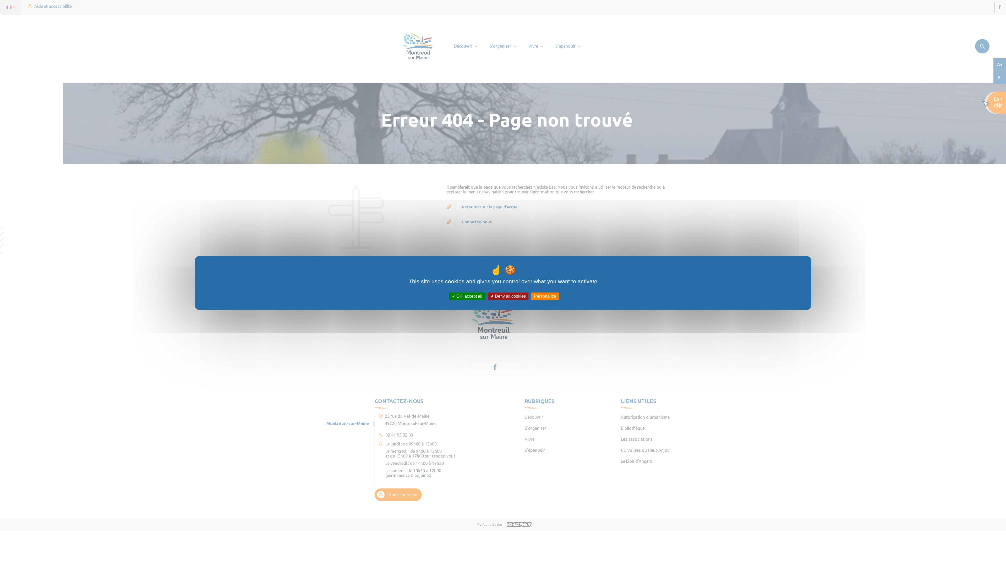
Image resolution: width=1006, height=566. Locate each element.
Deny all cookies (510, 296)
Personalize (545, 296)
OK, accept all (468, 296)
